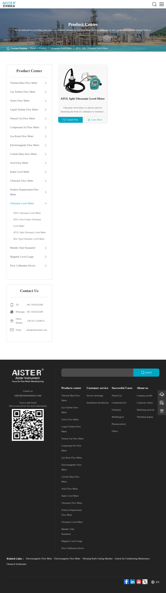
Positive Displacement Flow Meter (24, 192)
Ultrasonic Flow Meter (21, 180)
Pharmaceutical (119, 424)
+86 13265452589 (34, 305)
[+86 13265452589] (162, 411)
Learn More (96, 120)
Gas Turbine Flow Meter (22, 91)
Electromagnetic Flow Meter (24, 145)
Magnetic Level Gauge (22, 256)
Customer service (97, 388)
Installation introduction (98, 403)
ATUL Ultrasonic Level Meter (27, 213)
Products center (71, 388)
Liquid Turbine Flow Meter (24, 109)
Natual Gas (117, 395)
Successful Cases (122, 388)
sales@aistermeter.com (36, 330)
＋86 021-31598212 (35, 321)
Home (33, 48)
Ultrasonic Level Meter (61, 48)
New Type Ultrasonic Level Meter (29, 239)
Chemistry (116, 410)
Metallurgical (118, 417)
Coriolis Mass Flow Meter (23, 154)
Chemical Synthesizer (16, 564)
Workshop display (145, 417)
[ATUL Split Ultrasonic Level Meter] (82, 80)
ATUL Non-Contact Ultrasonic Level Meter (27, 222)
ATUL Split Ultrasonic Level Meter (91, 48)
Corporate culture (145, 403)
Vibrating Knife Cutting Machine (97, 558)
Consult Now (72, 120)
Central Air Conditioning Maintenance (132, 558)
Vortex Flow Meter (20, 100)
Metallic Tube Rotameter (22, 247)
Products (43, 48)
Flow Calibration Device (22, 265)
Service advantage (95, 395)
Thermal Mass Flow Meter (23, 83)
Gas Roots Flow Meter (21, 136)
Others (115, 431)
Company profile (144, 395)
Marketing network (145, 410)
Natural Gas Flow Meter (22, 118)
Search (148, 372)
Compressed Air (119, 403)
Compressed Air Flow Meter (24, 127)
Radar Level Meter (19, 171)
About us (142, 388)
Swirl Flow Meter (19, 163)
